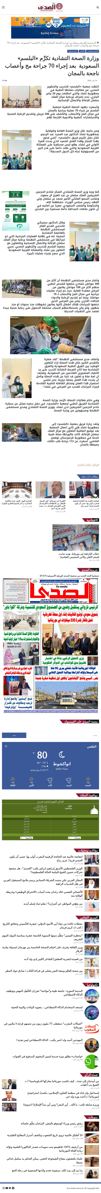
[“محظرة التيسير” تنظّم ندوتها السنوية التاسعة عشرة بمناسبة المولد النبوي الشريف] (92, 939)
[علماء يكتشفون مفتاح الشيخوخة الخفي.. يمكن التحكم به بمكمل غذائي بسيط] (92, 1162)
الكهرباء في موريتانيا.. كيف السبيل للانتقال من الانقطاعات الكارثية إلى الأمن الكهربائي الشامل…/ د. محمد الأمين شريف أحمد (52, 505)
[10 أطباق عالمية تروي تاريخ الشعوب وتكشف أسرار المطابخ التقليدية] (92, 1138)
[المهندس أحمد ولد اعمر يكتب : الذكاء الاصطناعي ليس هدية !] (92, 1045)
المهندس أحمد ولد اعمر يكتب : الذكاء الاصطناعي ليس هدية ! (49, 1040)
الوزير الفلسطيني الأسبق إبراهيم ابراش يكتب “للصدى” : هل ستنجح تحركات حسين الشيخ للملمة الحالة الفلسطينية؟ (46, 870)
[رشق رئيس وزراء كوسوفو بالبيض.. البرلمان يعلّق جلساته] (92, 1126)
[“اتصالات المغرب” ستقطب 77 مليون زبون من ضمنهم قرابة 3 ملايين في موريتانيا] (92, 1029)
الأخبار (82, 51)
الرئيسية (92, 42)
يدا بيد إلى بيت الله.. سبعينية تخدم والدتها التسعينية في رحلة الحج (47, 1170)
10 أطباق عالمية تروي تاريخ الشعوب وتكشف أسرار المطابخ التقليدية (45, 1135)
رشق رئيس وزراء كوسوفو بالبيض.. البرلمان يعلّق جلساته (52, 1123)
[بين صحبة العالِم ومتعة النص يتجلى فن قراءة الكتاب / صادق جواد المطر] (92, 974)
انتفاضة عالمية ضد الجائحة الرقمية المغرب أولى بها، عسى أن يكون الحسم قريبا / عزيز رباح (86, 503)
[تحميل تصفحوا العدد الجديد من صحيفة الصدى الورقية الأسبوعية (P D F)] (50, 714)
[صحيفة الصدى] (50, 7)
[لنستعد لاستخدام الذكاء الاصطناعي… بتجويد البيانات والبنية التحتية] (92, 1012)
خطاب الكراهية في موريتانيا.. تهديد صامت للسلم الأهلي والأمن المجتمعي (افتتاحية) (79, 555)
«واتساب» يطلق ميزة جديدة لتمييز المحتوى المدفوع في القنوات (48, 1056)
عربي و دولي (73, 51)
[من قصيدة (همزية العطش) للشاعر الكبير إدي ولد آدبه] (92, 962)
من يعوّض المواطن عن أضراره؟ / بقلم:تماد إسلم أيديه (53, 903)
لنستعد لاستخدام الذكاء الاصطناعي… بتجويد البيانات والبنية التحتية (47, 1007)
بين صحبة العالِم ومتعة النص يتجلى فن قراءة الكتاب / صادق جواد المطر (44, 970)
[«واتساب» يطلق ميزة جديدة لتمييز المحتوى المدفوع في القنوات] (92, 1062)
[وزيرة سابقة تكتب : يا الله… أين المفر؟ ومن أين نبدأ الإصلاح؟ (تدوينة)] (9, 1107)
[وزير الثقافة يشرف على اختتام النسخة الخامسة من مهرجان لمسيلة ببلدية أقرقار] (92, 950)
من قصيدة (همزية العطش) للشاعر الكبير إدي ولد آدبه (53, 959)
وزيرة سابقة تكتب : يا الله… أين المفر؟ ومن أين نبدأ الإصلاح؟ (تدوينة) (61, 1104)
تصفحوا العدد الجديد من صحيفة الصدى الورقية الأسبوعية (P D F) (69, 575)
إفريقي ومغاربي (78, 42)
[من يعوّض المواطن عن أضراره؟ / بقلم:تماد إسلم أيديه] (92, 907)
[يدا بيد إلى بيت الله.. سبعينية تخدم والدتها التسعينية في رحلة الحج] (92, 1173)
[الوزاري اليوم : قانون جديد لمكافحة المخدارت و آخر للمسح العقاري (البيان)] (17, 489)
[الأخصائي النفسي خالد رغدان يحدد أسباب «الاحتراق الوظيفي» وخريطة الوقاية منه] (92, 895)
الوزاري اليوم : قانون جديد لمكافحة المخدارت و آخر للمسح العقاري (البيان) (17, 502)
